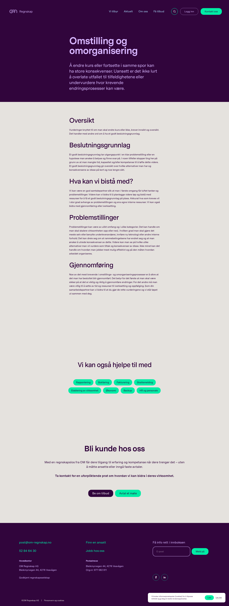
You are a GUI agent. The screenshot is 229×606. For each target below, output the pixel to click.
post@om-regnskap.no (35, 542)
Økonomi (111, 390)
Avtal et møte (128, 493)
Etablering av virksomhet (84, 390)
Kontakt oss (211, 11)
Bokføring (103, 382)
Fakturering (123, 382)
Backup (128, 390)
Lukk (209, 598)
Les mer (219, 597)
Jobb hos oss (95, 551)
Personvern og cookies (54, 600)
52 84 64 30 (27, 551)
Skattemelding (145, 382)
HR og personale (149, 390)
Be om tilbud (100, 493)
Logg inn (189, 11)
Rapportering (83, 382)
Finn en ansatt (96, 542)
